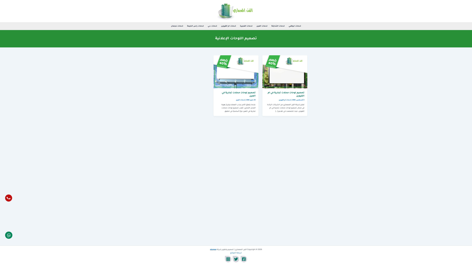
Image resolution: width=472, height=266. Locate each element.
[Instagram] (228, 259)
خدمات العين (261, 26)
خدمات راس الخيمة (195, 26)
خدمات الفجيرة (246, 26)
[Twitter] (236, 259)
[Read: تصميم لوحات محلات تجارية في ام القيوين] (284, 72)
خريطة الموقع (236, 253)
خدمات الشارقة (278, 26)
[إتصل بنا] (8, 198)
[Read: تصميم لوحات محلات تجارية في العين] (236, 72)
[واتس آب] (9, 235)
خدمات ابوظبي (295, 26)
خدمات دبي (212, 26)
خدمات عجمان (177, 26)
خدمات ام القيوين (228, 26)
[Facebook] (244, 259)
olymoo (213, 250)
